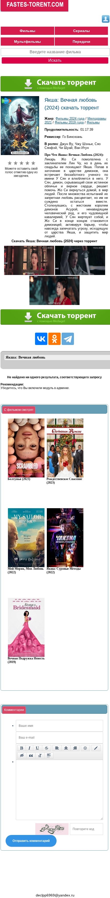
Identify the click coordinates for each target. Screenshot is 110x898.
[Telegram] (68, 339)
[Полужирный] (21, 748)
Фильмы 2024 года (70, 118)
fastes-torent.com (29, 886)
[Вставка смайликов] (85, 748)
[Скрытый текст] (22, 755)
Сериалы (81, 31)
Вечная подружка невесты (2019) (26, 660)
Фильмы (27, 31)
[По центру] (66, 748)
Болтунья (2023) (19, 479)
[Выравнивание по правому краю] (75, 748)
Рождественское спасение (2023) (64, 480)
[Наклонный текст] (29, 748)
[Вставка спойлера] (48, 755)
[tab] (18, 410)
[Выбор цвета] (96, 748)
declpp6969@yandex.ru (55, 895)
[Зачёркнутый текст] (46, 748)
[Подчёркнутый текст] (37, 748)
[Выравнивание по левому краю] (57, 748)
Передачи (81, 41)
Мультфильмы (27, 41)
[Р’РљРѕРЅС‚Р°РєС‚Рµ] (41, 339)
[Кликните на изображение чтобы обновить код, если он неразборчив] (52, 829)
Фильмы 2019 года (69, 122)
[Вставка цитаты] (31, 755)
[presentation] (19, 410)
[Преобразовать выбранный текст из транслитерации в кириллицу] (40, 755)
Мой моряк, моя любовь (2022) (25, 570)
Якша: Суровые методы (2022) (64, 570)
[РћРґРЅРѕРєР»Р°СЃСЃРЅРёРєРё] (54, 339)
